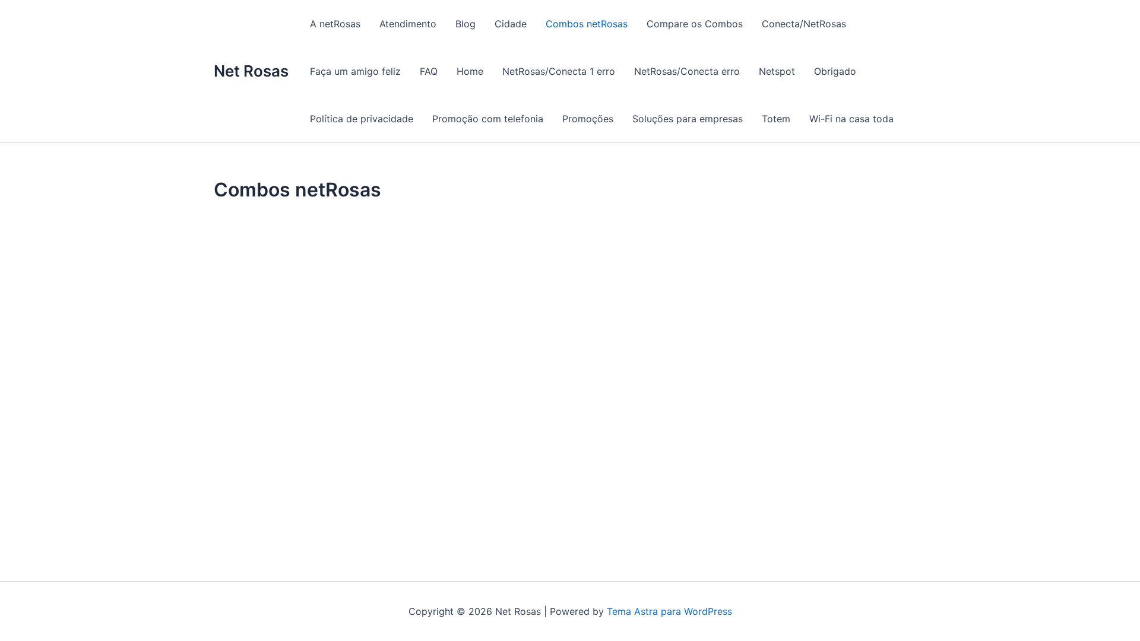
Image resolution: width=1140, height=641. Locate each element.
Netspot (777, 71)
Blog (465, 24)
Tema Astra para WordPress (669, 611)
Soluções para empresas (687, 119)
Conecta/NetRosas (804, 24)
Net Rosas (251, 71)
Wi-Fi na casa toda (851, 119)
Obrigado (835, 71)
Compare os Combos (695, 24)
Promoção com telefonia (487, 119)
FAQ (429, 71)
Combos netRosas (587, 24)
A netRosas (335, 24)
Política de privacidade (361, 119)
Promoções (587, 119)
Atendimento (407, 24)
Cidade (511, 24)
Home (470, 71)
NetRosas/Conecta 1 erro (558, 71)
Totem (776, 119)
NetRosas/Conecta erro (687, 71)
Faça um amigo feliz (355, 71)
